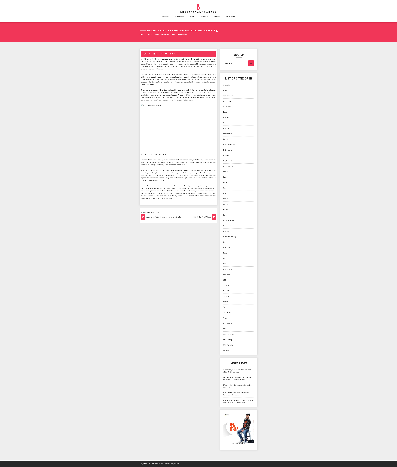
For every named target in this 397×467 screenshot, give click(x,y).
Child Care (226, 128)
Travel (225, 318)
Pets (225, 264)
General (225, 204)
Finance (217, 17)
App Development (229, 96)
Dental (225, 139)
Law (167, 54)
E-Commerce (227, 150)
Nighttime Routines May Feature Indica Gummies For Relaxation (236, 393)
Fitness (225, 182)
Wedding (226, 350)
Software (226, 296)
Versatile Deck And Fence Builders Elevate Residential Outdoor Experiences (237, 378)
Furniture (226, 193)
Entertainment (228, 166)
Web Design (227, 329)
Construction (227, 134)
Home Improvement (230, 226)
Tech (225, 307)
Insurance (226, 231)
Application (227, 101)
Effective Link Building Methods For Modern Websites (237, 386)
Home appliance (228, 220)
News (225, 253)
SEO (224, 280)
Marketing (226, 247)
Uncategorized (228, 323)
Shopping (204, 17)
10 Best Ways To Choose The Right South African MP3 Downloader (237, 371)
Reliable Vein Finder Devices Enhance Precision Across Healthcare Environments (238, 401)
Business (165, 17)
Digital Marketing (228, 144)
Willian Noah (148, 54)
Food (225, 188)
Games (225, 199)
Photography (227, 269)
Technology (179, 17)
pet (224, 258)
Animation (226, 85)
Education (226, 155)
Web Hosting (227, 339)
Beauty (225, 112)
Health (192, 17)
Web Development (229, 334)
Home (225, 215)
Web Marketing (228, 345)
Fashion (225, 171)
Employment (227, 161)
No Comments (176, 54)
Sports (225, 302)
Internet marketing (229, 237)
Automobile (227, 106)
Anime (225, 90)
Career (225, 123)
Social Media (230, 17)
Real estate (227, 274)
